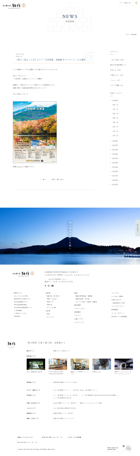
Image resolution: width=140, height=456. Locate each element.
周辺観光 (77, 312)
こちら (19, 166)
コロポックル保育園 (74, 437)
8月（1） (116, 105)
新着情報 (114, 309)
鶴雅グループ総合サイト (61, 351)
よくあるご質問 (117, 296)
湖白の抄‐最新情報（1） (118, 65)
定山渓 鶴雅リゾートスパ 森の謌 (64, 403)
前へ (44, 179)
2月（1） (116, 131)
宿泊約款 (17, 316)
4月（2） (116, 122)
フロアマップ (79, 322)
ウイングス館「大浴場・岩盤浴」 (87, 302)
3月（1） (116, 127)
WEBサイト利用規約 (119, 316)
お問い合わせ (116, 300)
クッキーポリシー (117, 313)
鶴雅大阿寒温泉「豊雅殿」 (85, 296)
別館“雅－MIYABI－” (54, 296)
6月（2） (116, 113)
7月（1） (116, 109)
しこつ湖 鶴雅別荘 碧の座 (62, 398)
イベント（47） (115, 80)
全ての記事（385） (118, 60)
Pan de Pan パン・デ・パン (28, 442)
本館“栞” (50, 304)
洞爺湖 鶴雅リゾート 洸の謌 (63, 413)
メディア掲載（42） (117, 85)
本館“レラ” (50, 302)
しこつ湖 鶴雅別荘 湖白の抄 (98, 395)
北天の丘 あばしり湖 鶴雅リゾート (85, 390)
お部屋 (47, 293)
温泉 (76, 293)
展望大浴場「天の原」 (83, 299)
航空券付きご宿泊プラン (22, 299)
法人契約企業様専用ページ (23, 307)
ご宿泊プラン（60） (117, 75)
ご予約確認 (18, 310)
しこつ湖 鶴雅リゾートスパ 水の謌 (65, 395)
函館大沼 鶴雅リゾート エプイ (63, 418)
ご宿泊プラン (18, 293)
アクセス (77, 315)
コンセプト (115, 293)
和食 (48, 314)
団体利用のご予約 (119, 303)
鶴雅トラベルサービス (25, 437)
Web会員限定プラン (21, 302)
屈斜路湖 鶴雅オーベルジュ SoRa (65, 382)
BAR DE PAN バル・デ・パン (52, 437)
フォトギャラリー (117, 306)
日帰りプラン (79, 319)
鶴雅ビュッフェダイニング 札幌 (91, 403)
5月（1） (116, 118)
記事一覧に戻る (58, 179)
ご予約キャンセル (20, 313)
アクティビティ (80, 308)
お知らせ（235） (116, 70)
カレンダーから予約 (21, 296)
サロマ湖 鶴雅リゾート (61, 390)
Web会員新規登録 (20, 304)
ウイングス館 (51, 307)
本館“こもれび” (52, 299)
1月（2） (116, 135)
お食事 (47, 311)
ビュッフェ (50, 317)
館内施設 (77, 305)
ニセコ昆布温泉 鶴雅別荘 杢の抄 (64, 408)
